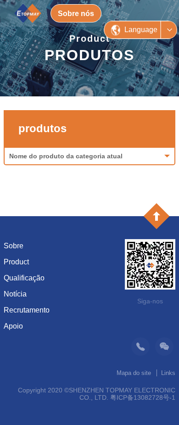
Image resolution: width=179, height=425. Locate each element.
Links (168, 372)
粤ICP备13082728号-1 (142, 397)
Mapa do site (134, 372)
